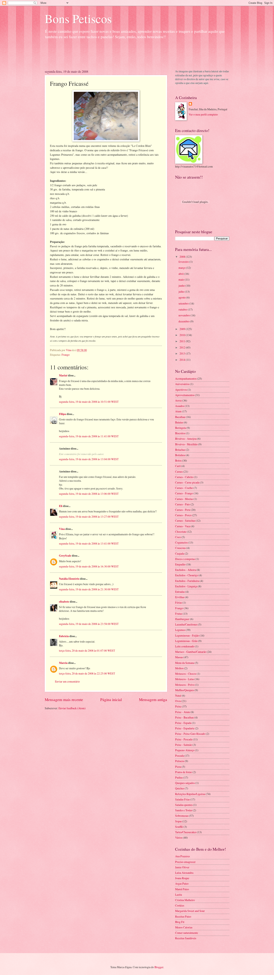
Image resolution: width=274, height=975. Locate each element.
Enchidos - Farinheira (187, 581)
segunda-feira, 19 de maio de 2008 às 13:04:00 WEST (89, 459)
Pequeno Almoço (184, 750)
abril (181, 274)
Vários (178, 837)
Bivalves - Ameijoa (186, 438)
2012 (183, 347)
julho (182, 291)
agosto (182, 297)
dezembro (184, 321)
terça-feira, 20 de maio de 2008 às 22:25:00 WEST (87, 673)
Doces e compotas (185, 559)
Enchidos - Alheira (185, 570)
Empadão (180, 564)
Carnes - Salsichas (185, 520)
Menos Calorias (183, 927)
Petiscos (179, 761)
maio (182, 279)
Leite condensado (184, 646)
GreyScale (65, 556)
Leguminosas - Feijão (187, 635)
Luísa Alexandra (184, 873)
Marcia (63, 663)
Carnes (179, 471)
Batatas (179, 422)
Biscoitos (180, 433)
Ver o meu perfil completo (203, 114)
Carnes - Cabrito (184, 477)
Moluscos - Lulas (184, 679)
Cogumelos (181, 542)
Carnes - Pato (182, 504)
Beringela (180, 428)
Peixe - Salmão (183, 745)
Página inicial (111, 699)
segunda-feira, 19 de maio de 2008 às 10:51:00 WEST (89, 402)
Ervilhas (179, 597)
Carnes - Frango (184, 493)
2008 (183, 257)
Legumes (180, 630)
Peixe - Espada (183, 723)
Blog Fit (179, 922)
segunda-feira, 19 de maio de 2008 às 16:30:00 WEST (89, 566)
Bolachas (180, 450)
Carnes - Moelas (184, 499)
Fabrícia (64, 636)
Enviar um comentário (67, 681)
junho (182, 285)
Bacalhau (180, 417)
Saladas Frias (182, 799)
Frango (66, 355)
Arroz (178, 400)
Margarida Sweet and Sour (190, 911)
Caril (178, 466)
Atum (178, 411)
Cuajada (179, 553)
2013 (183, 353)
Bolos (178, 460)
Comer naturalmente (186, 933)
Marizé (63, 375)
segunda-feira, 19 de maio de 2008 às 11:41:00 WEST (89, 436)
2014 (183, 360)
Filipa (62, 414)
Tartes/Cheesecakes (185, 832)
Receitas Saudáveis (185, 938)
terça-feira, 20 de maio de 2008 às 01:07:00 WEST (87, 650)
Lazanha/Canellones (186, 624)
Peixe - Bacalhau (184, 717)
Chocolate (180, 531)
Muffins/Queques (184, 690)
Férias (178, 602)
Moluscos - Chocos (185, 674)
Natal (178, 695)
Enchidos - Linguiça (186, 586)
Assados (179, 406)
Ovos (178, 701)
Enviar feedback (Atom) (72, 708)
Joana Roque (182, 878)
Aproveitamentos (184, 395)
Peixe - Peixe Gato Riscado (190, 734)
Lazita (178, 894)
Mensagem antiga (153, 699)
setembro (184, 303)
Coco (178, 537)
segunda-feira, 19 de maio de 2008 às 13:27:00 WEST (89, 516)
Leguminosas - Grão (186, 641)
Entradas (180, 592)
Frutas (178, 613)
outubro (183, 309)
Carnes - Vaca (182, 526)
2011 (183, 341)
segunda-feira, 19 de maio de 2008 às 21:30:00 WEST (89, 589)
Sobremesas (181, 816)
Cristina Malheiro (185, 900)
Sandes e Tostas (183, 810)
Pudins (179, 777)
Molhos (179, 668)
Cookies (179, 905)
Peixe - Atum (182, 712)
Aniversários (182, 384)
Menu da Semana (184, 663)
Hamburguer (182, 619)
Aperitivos (181, 389)
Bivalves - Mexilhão (186, 444)
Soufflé (179, 827)
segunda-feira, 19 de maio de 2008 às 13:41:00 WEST (89, 543)
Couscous (180, 548)
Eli (60, 506)
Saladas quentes (184, 805)
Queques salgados (185, 783)
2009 (183, 329)
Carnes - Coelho (184, 488)
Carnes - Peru (182, 510)
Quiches (179, 788)
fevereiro (184, 262)
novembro (185, 315)
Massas (179, 657)
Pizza (178, 767)
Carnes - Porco (183, 515)
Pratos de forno (183, 772)
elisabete (64, 602)
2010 (183, 335)
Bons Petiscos (78, 18)
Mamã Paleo (182, 889)
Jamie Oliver (182, 867)
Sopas (178, 821)
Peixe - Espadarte (184, 728)
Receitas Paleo (183, 916)
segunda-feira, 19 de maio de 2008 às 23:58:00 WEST (89, 624)
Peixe (178, 706)
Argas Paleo (182, 883)
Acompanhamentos (186, 378)
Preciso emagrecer (185, 862)
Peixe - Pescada (183, 739)
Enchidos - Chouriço (186, 575)
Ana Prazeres (182, 856)
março (182, 268)
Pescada (179, 755)
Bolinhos (180, 455)
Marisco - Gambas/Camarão (190, 652)
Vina (62, 529)
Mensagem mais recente (64, 699)
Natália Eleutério (69, 579)
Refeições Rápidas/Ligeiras (190, 794)
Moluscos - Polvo (185, 685)
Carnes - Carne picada (187, 482)
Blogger (158, 967)
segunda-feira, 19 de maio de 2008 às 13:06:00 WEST (89, 494)
